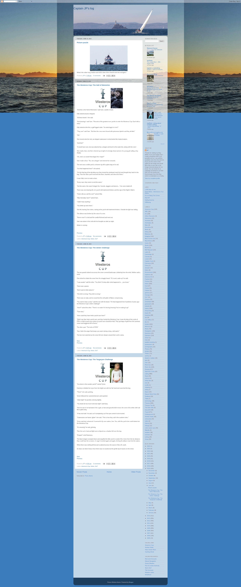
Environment (149, 272)
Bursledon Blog (152, 74)
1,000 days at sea (150, 189)
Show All (162, 143)
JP (147, 150)
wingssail (150, 111)
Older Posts (136, 472)
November (152, 473)
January (151, 512)
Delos (146, 270)
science (147, 378)
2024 (148, 446)
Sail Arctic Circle (149, 371)
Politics (147, 353)
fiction (92, 239)
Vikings (147, 425)
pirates (147, 351)
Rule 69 (147, 197)
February (151, 510)
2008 (148, 530)
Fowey (147, 288)
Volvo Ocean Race (150, 549)
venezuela (148, 419)
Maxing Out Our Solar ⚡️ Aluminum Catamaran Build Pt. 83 (154, 89)
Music (146, 328)
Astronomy (148, 218)
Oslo (146, 340)
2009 (148, 528)
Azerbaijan (148, 223)
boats (146, 243)
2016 (148, 466)
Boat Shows (148, 241)
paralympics (148, 344)
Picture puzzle (82, 43)
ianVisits (150, 60)
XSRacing (148, 202)
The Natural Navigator (154, 95)
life (146, 322)
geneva (147, 292)
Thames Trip (149, 405)
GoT (96, 239)
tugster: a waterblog (153, 68)
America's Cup (85, 239)
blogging (147, 236)
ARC (146, 211)
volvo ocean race (150, 428)
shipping (147, 387)
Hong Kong (148, 310)
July (150, 483)
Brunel (147, 247)
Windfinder (148, 574)
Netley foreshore (158, 75)
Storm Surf (148, 568)
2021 (148, 453)
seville (147, 385)
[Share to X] (111, 76)
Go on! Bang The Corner (152, 195)
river (146, 362)
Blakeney (147, 234)
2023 (148, 448)
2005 (148, 538)
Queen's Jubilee (150, 358)
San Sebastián (158, 49)
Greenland (148, 301)
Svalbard (147, 396)
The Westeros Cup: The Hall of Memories (93, 85)
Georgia (147, 295)
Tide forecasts (149, 570)
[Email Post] (103, 75)
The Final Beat (151, 103)
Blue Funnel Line (150, 238)
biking (146, 231)
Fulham (147, 290)
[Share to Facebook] (113, 76)
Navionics (148, 333)
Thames (147, 403)
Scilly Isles (148, 380)
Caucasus (148, 263)
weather (147, 432)
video (146, 421)
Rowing (147, 369)
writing (147, 437)
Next (78, 341)
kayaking (147, 315)
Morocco (147, 326)
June (150, 485)
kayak (146, 313)
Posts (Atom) (89, 476)
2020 (148, 456)
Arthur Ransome (150, 216)
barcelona (148, 227)
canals (147, 259)
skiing (146, 389)
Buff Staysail (148, 250)
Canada (147, 256)
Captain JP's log (83, 8)
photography (149, 346)
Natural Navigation (150, 561)
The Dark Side (149, 407)
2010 (148, 525)
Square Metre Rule (150, 394)
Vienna (147, 423)
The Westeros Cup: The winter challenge (93, 248)
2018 (148, 461)
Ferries (147, 281)
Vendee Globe (149, 416)
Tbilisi (146, 398)
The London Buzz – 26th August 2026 (153, 62)
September (152, 478)
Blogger (131, 582)
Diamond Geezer (152, 48)
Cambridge (148, 254)
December (152, 470)
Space (147, 392)
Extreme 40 (148, 277)
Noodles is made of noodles (158, 134)
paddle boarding (150, 342)
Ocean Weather (149, 563)
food (146, 286)
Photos (147, 349)
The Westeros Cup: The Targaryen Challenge (95, 359)
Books (147, 245)
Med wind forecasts (151, 559)
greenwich (148, 304)
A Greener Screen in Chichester (152, 97)
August (151, 480)
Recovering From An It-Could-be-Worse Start (155, 105)
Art (146, 213)
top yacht (147, 410)
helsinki (147, 306)
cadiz (146, 252)
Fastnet (147, 279)
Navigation (148, 331)
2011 (148, 523)
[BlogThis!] (109, 76)
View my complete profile (152, 178)
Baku (146, 225)
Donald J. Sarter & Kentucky (155, 69)
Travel (147, 412)
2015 (148, 468)
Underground (149, 414)
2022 (148, 451)
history (147, 308)
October (151, 475)
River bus (148, 365)
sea (146, 383)
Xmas (146, 439)
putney (147, 355)
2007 (148, 533)
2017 (148, 463)
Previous (79, 233)
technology (148, 401)
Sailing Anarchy (149, 200)
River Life (148, 367)
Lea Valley (148, 319)
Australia (147, 220)
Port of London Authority (152, 565)
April (150, 505)
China (146, 265)
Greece (147, 299)
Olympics (147, 335)
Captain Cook (149, 261)
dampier (147, 268)
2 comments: (97, 75)
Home (109, 472)
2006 (148, 535)
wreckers (147, 434)
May (150, 502)
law (146, 317)
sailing (147, 373)
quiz (146, 360)
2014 (148, 515)
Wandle (147, 430)
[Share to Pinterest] (114, 76)
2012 (148, 520)
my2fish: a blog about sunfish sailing (154, 124)
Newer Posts (82, 472)
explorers (148, 274)
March (151, 507)
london (147, 324)
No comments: (97, 236)
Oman (147, 337)
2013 (148, 518)
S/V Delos (150, 86)
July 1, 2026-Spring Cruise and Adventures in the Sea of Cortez (158, 115)
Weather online (149, 572)
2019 (148, 458)
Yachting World (149, 552)
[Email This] (107, 76)
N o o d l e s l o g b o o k (155, 132)
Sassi (146, 376)
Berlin (146, 229)
